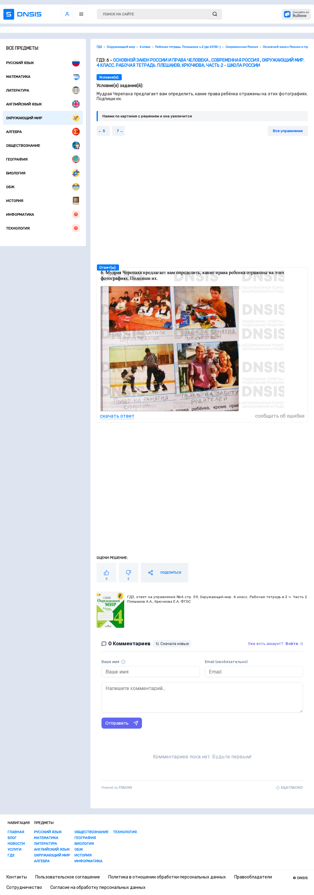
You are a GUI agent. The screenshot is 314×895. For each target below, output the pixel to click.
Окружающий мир (24, 118)
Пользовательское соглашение (67, 877)
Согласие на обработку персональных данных (98, 887)
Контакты (16, 877)
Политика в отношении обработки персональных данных (167, 877)
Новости (16, 843)
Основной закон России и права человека (161, 60)
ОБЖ (10, 187)
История (14, 201)
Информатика (20, 214)
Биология (15, 173)
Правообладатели (253, 877)
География (17, 159)
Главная (16, 832)
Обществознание (23, 145)
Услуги (14, 849)
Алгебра (14, 132)
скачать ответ (117, 416)
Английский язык (24, 104)
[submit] (215, 14)
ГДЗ (11, 855)
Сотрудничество (24, 887)
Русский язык (20, 63)
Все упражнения (288, 131)
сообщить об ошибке (279, 416)
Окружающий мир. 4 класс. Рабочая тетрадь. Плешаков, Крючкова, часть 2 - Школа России (200, 63)
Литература (17, 90)
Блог (12, 838)
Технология (18, 228)
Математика (18, 76)
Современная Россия (235, 60)
